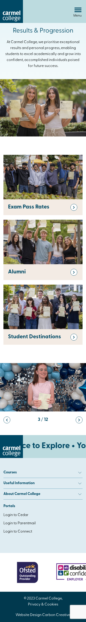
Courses (10, 472)
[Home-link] (11, 22)
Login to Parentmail (19, 523)
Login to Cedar (15, 515)
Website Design (29, 615)
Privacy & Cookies (43, 604)
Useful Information (19, 483)
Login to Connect (17, 531)
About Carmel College (21, 494)
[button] (6, 420)
